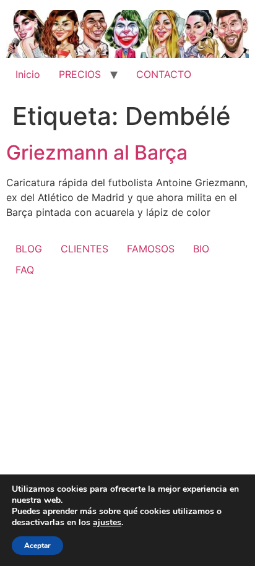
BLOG (28, 248)
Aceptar (37, 546)
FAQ (24, 270)
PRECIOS (80, 74)
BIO (201, 248)
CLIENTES (84, 248)
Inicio (27, 74)
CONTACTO (163, 74)
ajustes (107, 522)
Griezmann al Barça (97, 152)
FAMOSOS (151, 248)
